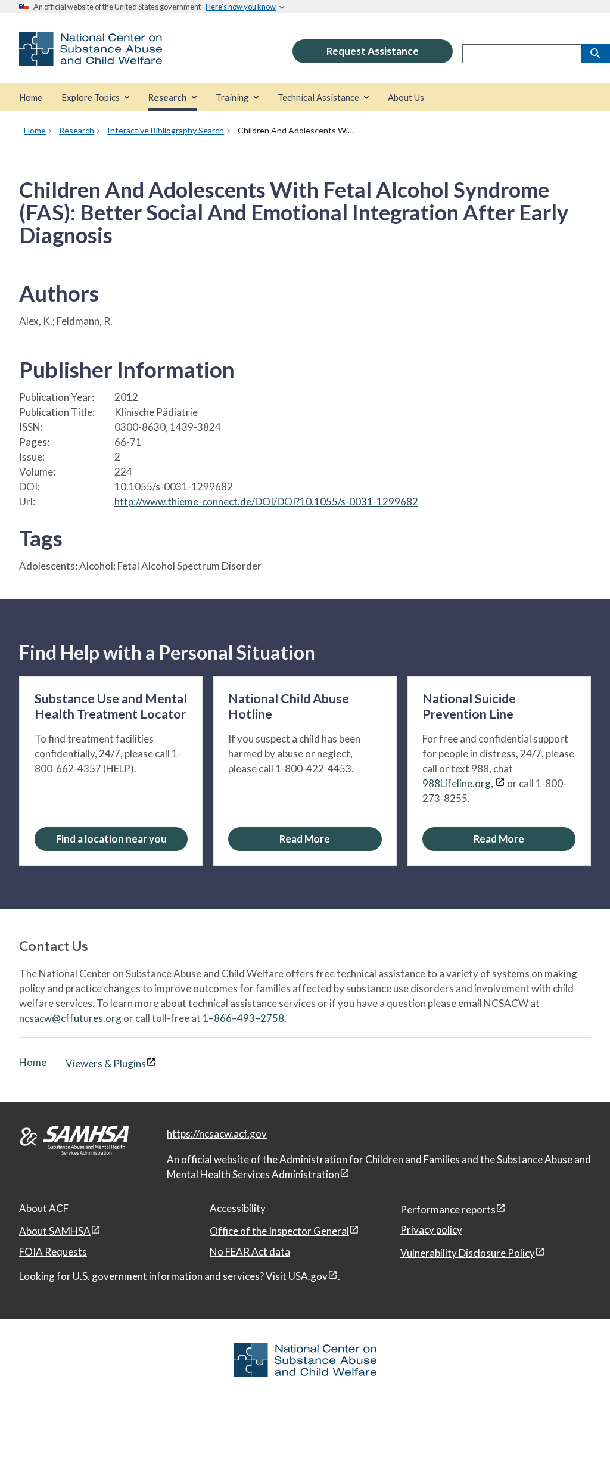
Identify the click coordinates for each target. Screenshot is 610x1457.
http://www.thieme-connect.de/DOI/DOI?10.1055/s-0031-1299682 (266, 501)
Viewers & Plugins (106, 1063)
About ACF (44, 1208)
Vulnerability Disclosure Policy (467, 1253)
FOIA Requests (53, 1251)
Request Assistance (372, 51)
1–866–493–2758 (243, 1018)
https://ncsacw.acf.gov (217, 1133)
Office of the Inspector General (279, 1231)
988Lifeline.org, (457, 783)
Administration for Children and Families (370, 1159)
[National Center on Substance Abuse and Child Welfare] (90, 57)
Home (32, 1062)
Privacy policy (431, 1229)
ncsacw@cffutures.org (70, 1018)
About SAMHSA (55, 1231)
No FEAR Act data (250, 1251)
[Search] (595, 53)
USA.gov (308, 1276)
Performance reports (448, 1209)
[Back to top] (576, 1424)
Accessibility (238, 1208)
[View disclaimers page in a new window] (500, 783)
